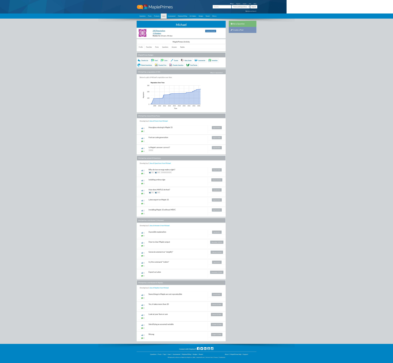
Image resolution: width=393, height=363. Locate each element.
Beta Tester (188, 60)
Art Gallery (193, 16)
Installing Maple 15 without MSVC (162, 209)
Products (156, 16)
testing (151, 150)
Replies (182, 47)
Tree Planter (193, 65)
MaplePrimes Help (235, 354)
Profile (141, 47)
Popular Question (178, 65)
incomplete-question (166, 172)
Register (238, 3)
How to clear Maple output (159, 242)
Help (250, 3)
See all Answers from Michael (159, 225)
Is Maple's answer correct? (159, 147)
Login (232, 3)
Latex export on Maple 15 (159, 199)
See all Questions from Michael (160, 163)
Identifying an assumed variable (161, 324)
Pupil (156, 60)
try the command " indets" (159, 262)
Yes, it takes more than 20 (159, 304)
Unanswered (171, 16)
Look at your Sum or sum (158, 314)
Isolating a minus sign (157, 179)
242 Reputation (159, 31)
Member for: (157, 36)
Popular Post (162, 65)
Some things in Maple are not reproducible (165, 294)
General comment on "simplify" (161, 252)
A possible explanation (157, 232)
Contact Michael (210, 31)
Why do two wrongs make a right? (162, 169)
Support (244, 3)
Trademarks (222, 357)
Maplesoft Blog (182, 16)
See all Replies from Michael (159, 288)
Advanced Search (251, 11)
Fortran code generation (158, 137)
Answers (174, 47)
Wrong (151, 334)
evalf (158, 172)
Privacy (216, 357)
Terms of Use (209, 357)
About (255, 3)
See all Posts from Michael (159, 121)
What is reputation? (216, 73)
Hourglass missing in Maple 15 (160, 127)
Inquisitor (215, 60)
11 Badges (157, 33)
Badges (201, 16)
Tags (164, 354)
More (214, 16)
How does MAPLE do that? (159, 189)
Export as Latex (155, 272)
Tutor (166, 60)
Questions (142, 16)
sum (152, 172)
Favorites (149, 47)
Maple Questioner (146, 65)
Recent (208, 16)
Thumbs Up (144, 60)
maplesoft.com (200, 357)
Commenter (201, 60)
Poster (176, 60)
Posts (149, 16)
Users (163, 16)
